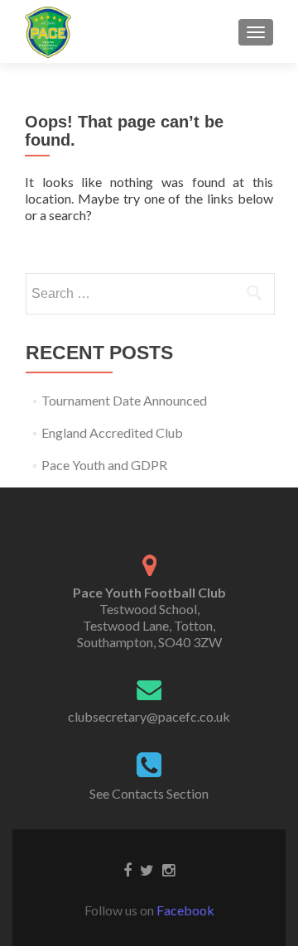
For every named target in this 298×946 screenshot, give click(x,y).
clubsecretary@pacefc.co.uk (149, 716)
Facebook (185, 910)
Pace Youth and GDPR (104, 465)
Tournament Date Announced (124, 400)
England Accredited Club (112, 432)
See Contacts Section (149, 793)
